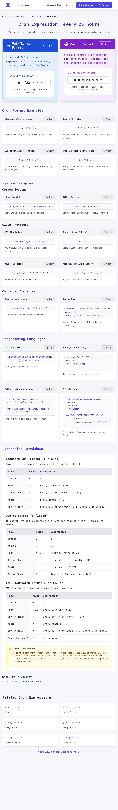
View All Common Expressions (57, 751)
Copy (49, 45)
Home (4, 16)
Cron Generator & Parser (94, 5)
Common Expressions (60, 5)
